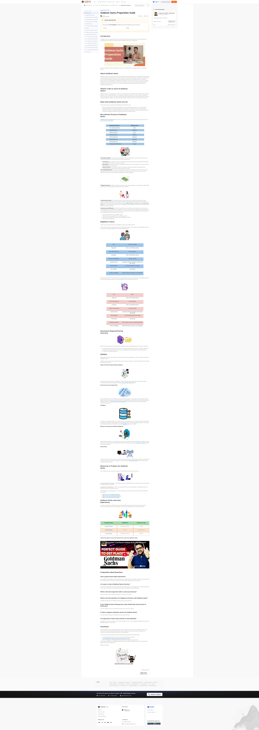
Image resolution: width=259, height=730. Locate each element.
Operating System (135, 683)
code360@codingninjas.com (130, 724)
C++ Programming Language (136, 682)
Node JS (154, 682)
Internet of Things (152, 685)
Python (115, 682)
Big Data (128, 683)
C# (149, 683)
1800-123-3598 (127, 721)
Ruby (153, 683)
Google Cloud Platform (133, 685)
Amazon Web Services (114, 685)
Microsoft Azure (123, 685)
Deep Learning (121, 683)
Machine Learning (113, 683)
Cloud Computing (147, 682)
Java (110, 682)
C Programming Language (123, 682)
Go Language (143, 683)
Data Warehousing (143, 685)
